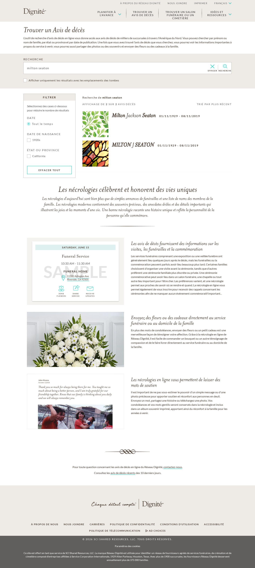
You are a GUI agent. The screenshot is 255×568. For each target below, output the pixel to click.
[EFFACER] (212, 66)
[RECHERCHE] (225, 66)
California (38, 156)
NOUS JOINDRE (177, 3)
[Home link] (34, 11)
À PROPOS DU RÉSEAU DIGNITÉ (140, 3)
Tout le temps (42, 123)
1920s (36, 139)
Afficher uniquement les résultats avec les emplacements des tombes (74, 80)
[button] (109, 13)
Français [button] (220, 3)
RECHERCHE (33, 59)
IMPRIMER (200, 3)
